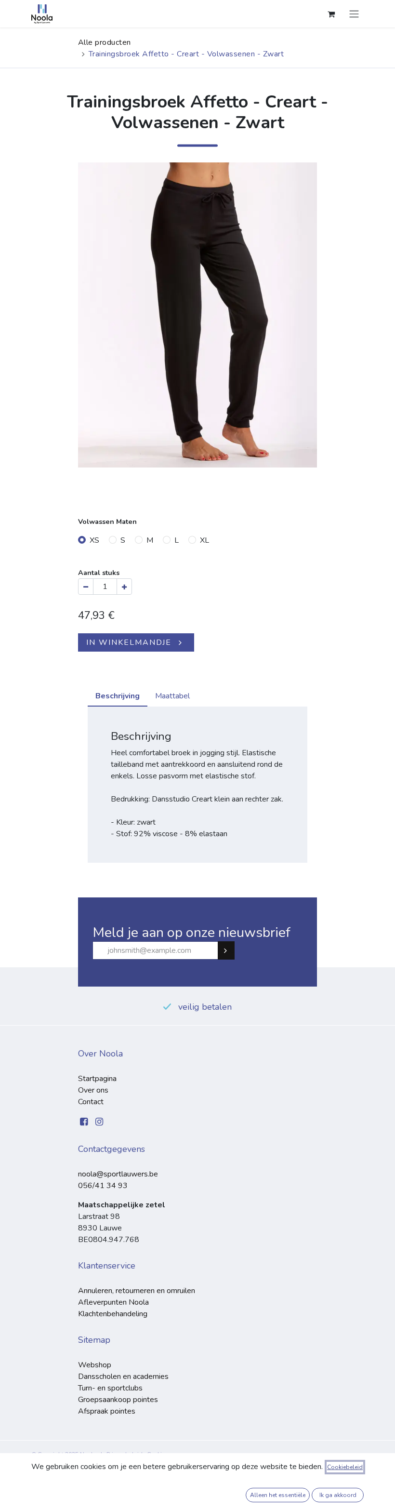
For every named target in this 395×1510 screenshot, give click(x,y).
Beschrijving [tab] (117, 696)
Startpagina (97, 1078)
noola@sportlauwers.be (118, 1174)
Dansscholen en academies (123, 1376)
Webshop (94, 1365)
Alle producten (104, 42)
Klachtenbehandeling (112, 1314)
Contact (91, 1101)
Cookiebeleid (345, 1467)
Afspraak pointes (106, 1411)
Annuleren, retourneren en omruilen (136, 1290)
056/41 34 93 (103, 1185)
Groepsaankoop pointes (118, 1399)
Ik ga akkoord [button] (337, 1495)
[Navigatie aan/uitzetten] (354, 14)
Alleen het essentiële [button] (277, 1495)
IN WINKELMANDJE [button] (128, 642)
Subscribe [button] (230, 950)
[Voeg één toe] (124, 586)
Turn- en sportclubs (110, 1388)
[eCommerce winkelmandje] (331, 14)
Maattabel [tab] (172, 696)
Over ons (93, 1090)
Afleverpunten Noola (113, 1302)
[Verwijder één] (85, 586)
